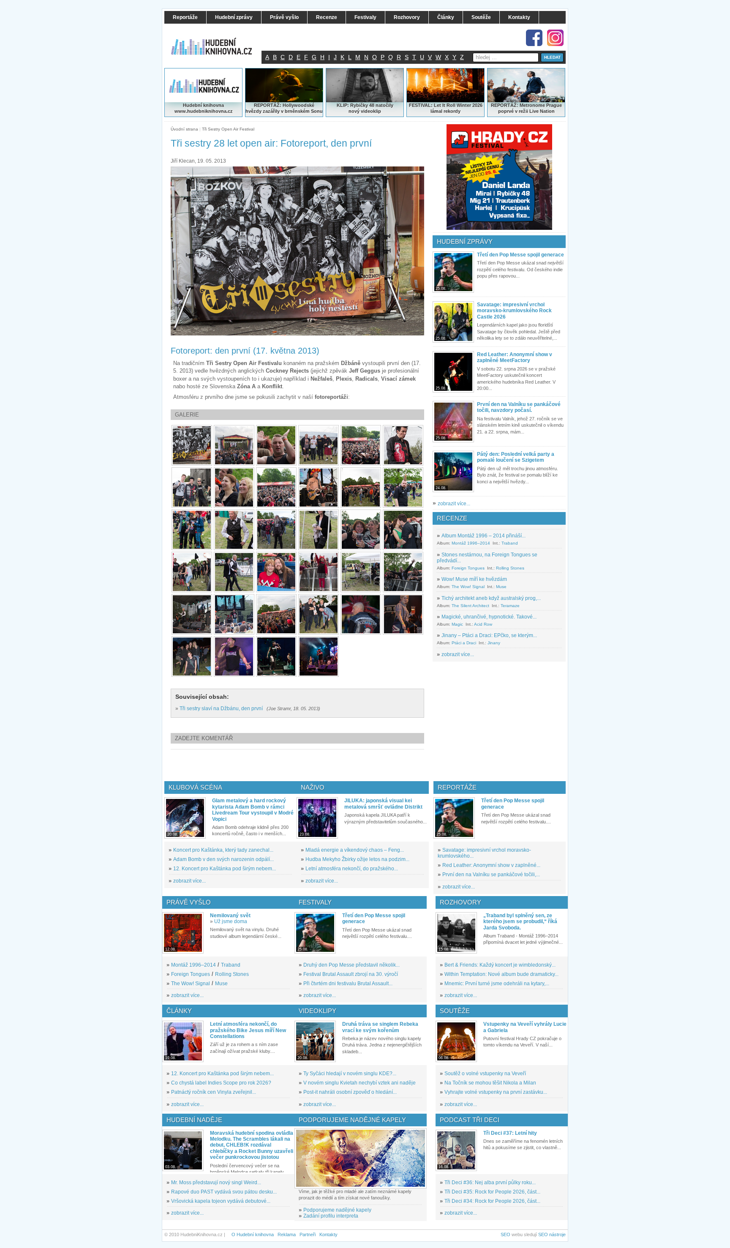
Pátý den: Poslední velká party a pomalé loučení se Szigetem (515, 457)
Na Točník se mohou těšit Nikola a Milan (490, 1083)
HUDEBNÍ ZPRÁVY (465, 241)
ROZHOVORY (460, 902)
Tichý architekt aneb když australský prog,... (491, 598)
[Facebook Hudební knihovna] (534, 37)
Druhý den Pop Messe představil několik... (351, 965)
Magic (457, 624)
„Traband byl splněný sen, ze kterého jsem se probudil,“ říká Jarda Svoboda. (520, 922)
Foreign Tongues (468, 568)
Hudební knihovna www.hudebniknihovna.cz (203, 108)
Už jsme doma (230, 921)
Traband (509, 543)
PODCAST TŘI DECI (469, 1119)
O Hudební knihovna (253, 1234)
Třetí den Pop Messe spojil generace (520, 255)
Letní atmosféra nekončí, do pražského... (351, 869)
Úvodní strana (184, 129)
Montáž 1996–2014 (471, 543)
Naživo (312, 787)
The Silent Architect (470, 605)
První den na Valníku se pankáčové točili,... (491, 874)
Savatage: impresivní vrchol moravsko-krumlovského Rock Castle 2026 (514, 311)
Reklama (287, 1234)
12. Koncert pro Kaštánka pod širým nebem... (224, 869)
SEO (505, 1234)
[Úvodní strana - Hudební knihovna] (217, 41)
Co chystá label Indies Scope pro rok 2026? (221, 1083)
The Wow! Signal (468, 586)
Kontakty (328, 1234)
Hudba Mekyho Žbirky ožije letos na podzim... (357, 859)
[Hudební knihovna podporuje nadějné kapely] (360, 1158)
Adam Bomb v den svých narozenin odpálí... (223, 859)
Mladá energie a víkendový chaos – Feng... (354, 850)
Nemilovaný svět (230, 915)
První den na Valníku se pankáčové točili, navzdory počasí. (519, 407)
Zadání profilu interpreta (330, 1216)
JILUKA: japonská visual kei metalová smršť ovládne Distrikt (383, 803)
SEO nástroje (552, 1234)
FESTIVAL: (421, 105)
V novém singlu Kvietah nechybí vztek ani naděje (359, 1083)
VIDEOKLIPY (317, 1010)
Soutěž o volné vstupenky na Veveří (485, 1073)
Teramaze (510, 605)
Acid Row (483, 624)
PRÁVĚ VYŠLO (188, 902)
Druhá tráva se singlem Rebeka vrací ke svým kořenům (380, 1027)
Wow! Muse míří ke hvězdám (474, 579)
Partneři (308, 1234)
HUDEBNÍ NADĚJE (194, 1119)
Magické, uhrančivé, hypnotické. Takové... (489, 617)
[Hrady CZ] (499, 177)
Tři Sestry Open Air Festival (228, 129)
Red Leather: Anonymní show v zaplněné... (491, 865)
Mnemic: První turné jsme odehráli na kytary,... (496, 983)
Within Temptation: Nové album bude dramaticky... (501, 974)
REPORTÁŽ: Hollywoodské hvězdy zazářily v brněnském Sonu (284, 108)
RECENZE (452, 518)
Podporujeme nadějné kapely (337, 1210)
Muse (501, 586)
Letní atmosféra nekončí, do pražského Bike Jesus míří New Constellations (248, 1030)
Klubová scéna (195, 787)
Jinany (494, 642)
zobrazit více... (454, 504)
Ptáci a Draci (464, 642)
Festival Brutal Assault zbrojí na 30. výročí (350, 974)
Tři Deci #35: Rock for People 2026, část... (492, 1192)
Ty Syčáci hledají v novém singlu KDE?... (349, 1073)
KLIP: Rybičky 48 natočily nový (365, 108)
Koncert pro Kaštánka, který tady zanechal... (223, 850)
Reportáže (457, 787)
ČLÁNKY (179, 1010)
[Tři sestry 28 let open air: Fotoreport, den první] (192, 445)
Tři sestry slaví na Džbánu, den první (221, 708)
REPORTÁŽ (504, 105)
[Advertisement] (311, 765)
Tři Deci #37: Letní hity (510, 1133)
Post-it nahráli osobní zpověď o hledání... (350, 1092)
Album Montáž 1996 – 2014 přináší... (483, 536)
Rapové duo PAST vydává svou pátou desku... (224, 1192)
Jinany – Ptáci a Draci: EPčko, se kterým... (489, 635)
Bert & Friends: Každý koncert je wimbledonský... (500, 965)
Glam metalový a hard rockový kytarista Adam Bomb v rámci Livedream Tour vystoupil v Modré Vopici (253, 810)
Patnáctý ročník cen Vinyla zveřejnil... (213, 1092)
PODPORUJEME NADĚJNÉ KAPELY (352, 1119)
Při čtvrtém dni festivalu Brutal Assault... (347, 983)
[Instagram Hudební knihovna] (555, 37)
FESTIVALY (315, 902)
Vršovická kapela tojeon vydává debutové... (220, 1201)
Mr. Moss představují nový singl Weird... (216, 1182)
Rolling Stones (510, 568)
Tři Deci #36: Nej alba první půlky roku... (490, 1182)
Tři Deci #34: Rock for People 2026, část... (492, 1201)
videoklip (371, 111)
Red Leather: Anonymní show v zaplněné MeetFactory (514, 357)
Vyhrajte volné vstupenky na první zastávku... (495, 1092)
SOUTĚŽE (455, 1010)
